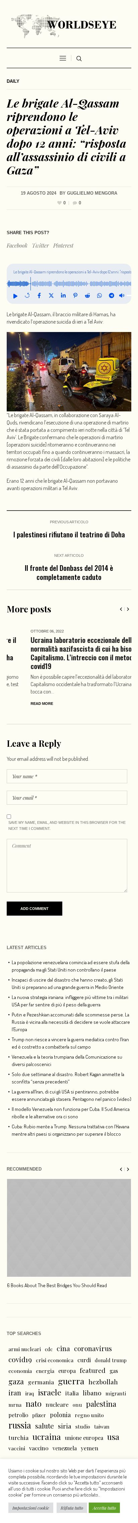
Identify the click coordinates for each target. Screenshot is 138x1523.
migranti (116, 1393)
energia (45, 1370)
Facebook (17, 245)
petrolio (18, 1414)
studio (82, 1426)
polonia (60, 1415)
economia (20, 1370)
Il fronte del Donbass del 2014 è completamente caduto (69, 572)
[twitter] (51, 295)
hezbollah (103, 1381)
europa (67, 1370)
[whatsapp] (99, 295)
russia (19, 1425)
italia (72, 1393)
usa (113, 1437)
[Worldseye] (69, 25)
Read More (18, 704)
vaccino (39, 1448)
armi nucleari (24, 1348)
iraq (29, 1393)
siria (64, 1425)
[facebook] (39, 295)
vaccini (16, 1448)
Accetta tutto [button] (104, 1508)
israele (49, 1392)
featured (93, 1370)
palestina (101, 1404)
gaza (16, 1381)
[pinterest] (75, 295)
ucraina (46, 1437)
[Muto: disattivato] (122, 295)
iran (14, 1392)
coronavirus (93, 1348)
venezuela (65, 1448)
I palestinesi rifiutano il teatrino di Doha (69, 534)
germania (41, 1382)
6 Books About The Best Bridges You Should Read (57, 1285)
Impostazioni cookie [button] (30, 1508)
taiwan (102, 1426)
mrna (14, 1404)
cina (63, 1348)
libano (92, 1392)
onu (77, 1404)
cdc (49, 1349)
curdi (84, 1360)
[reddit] (87, 295)
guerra (71, 1381)
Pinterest (63, 245)
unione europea (84, 1437)
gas (114, 1370)
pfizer (39, 1415)
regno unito (89, 1414)
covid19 (20, 1359)
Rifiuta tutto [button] (72, 1508)
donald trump (111, 1360)
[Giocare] (15, 295)
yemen (89, 1448)
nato (33, 1403)
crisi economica (54, 1360)
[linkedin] (63, 295)
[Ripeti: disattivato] (27, 295)
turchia (18, 1437)
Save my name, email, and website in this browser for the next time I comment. (67, 825)
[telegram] (112, 295)
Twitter (40, 245)
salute (44, 1425)
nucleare (57, 1404)
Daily (13, 81)
